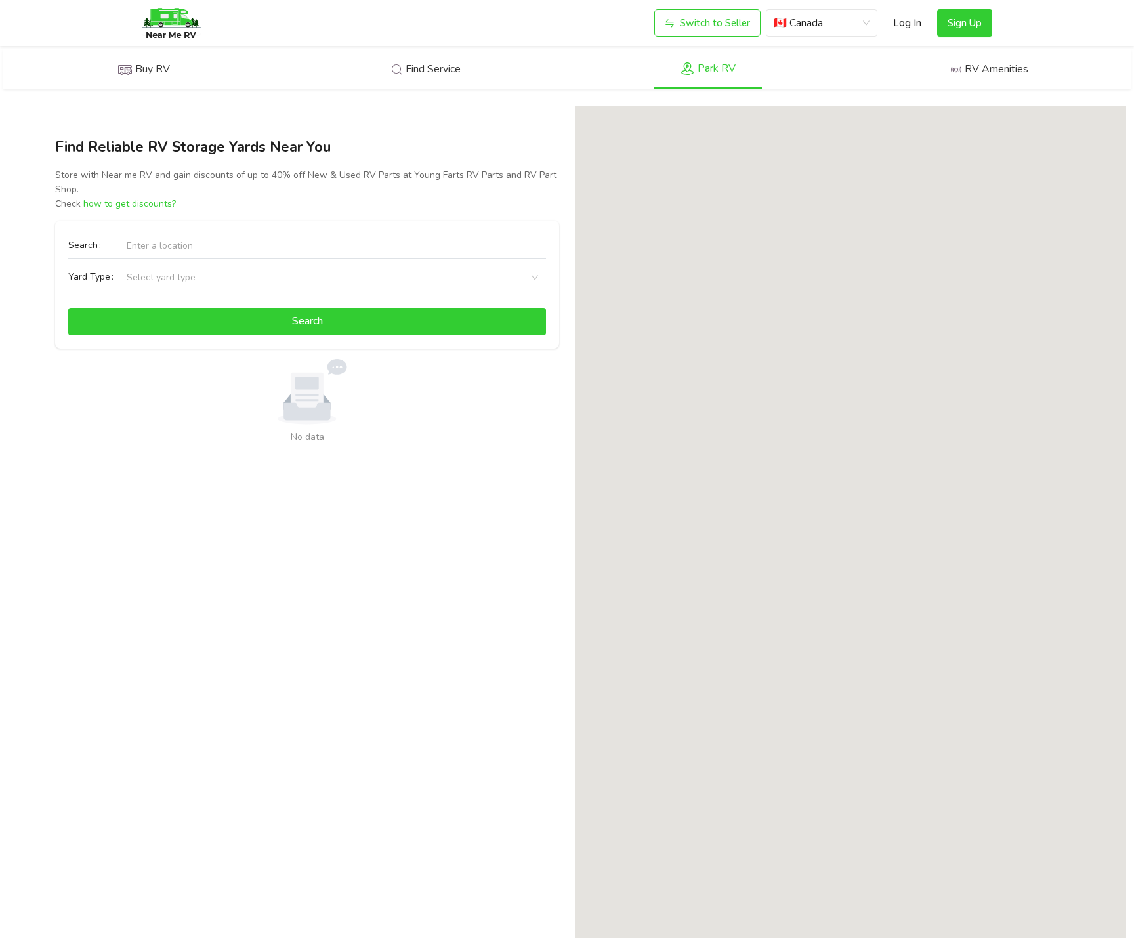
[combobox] (134, 277)
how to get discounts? (129, 204)
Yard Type (89, 276)
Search (83, 245)
